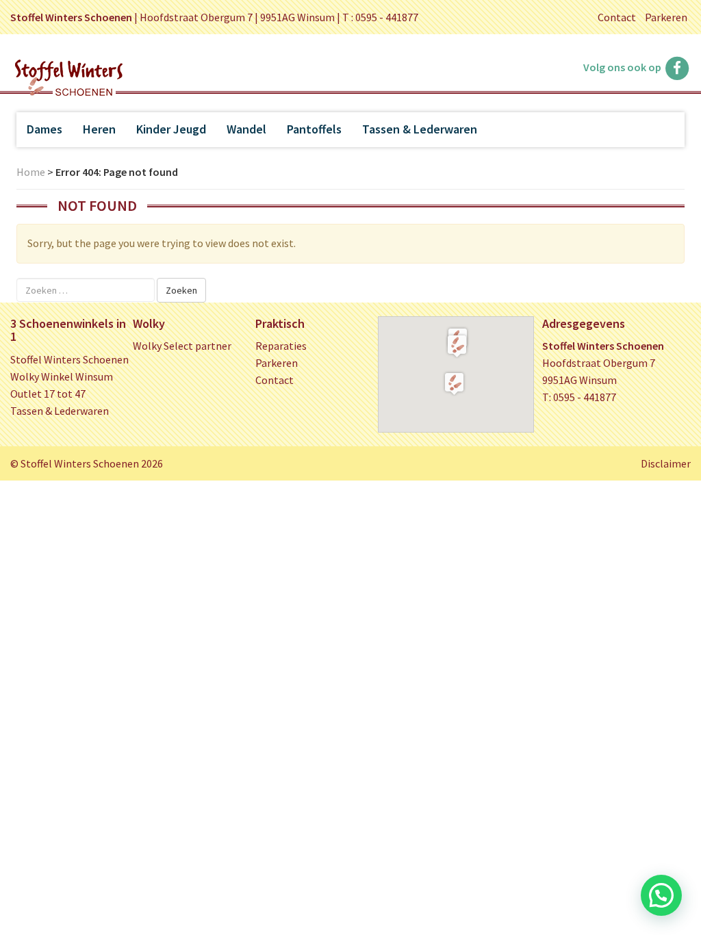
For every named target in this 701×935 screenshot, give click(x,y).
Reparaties (281, 346)
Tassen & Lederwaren (419, 129)
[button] (456, 345)
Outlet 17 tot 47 (48, 393)
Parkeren (666, 17)
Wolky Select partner (182, 346)
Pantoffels (314, 129)
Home (30, 172)
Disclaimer (666, 463)
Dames (44, 129)
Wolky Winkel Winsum (61, 376)
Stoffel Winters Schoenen (69, 359)
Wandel (246, 129)
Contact (617, 17)
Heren (99, 129)
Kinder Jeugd (171, 129)
